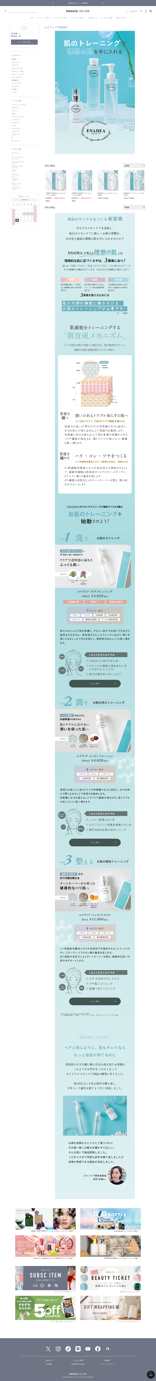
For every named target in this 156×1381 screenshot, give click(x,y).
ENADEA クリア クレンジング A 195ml (134, 194)
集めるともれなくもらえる (129, 1291)
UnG (13, 114)
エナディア (16, 135)
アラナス (15, 179)
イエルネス (16, 120)
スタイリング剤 (17, 71)
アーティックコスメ (19, 105)
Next (101, 3)
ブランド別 (17, 149)
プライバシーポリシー (107, 1364)
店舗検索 (107, 1360)
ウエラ (14, 126)
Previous (55, 3)
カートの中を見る (24, 42)
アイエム (15, 153)
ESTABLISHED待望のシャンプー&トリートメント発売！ (121, 1258)
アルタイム (16, 188)
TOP (31, 18)
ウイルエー (16, 123)
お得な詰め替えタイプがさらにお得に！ (126, 1231)
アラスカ (15, 108)
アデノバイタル (17, 166)
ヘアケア (15, 65)
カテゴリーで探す (43, 18)
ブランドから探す (60, 18)
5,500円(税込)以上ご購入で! (78, 3)
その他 (14, 89)
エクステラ (16, 129)
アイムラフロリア (18, 162)
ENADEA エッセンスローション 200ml (108, 194)
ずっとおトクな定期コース (64, 1291)
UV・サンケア (17, 77)
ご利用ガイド (92, 18)
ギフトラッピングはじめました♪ (127, 1321)
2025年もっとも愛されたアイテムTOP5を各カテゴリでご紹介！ (54, 1258)
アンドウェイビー (18, 117)
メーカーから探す (77, 18)
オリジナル (16, 62)
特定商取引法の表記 (77, 1364)
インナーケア (16, 83)
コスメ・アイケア (18, 74)
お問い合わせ (121, 18)
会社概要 (49, 1364)
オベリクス (16, 141)
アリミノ (15, 111)
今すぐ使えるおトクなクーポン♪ (62, 1321)
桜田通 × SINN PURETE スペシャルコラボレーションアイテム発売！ (52, 1231)
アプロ (14, 171)
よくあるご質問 (106, 18)
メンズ (14, 92)
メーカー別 (17, 100)
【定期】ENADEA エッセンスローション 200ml (56, 194)
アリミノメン (16, 184)
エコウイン (16, 132)
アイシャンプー (17, 158)
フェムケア (16, 86)
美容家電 (15, 80)
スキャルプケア (17, 68)
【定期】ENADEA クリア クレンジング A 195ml (82, 194)
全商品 (14, 59)
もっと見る (94, 684)
